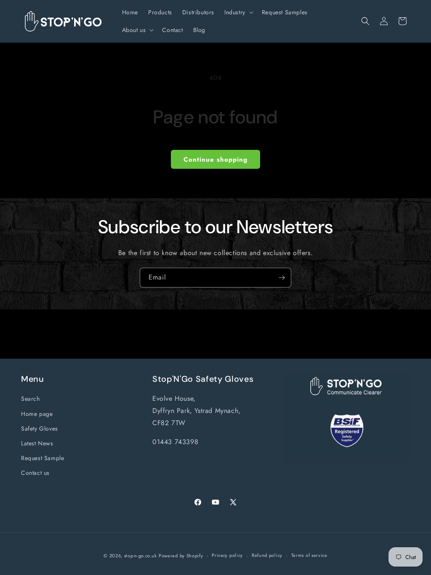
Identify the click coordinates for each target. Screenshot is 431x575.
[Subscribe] (281, 278)
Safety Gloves (39, 428)
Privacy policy (227, 555)
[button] (238, 12)
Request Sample (42, 458)
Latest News (37, 443)
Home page (37, 414)
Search (30, 398)
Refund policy (267, 555)
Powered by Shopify (181, 555)
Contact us (35, 473)
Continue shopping (215, 159)
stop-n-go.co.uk (140, 555)
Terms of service (309, 555)
